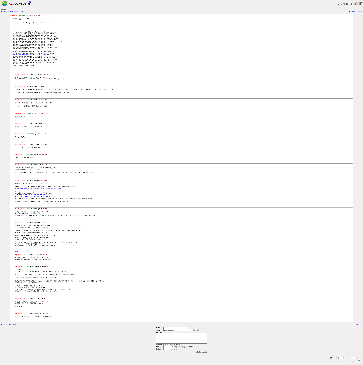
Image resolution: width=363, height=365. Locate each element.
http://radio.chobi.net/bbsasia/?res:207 (34, 194)
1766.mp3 (18, 251)
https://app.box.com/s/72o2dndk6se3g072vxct (29, 54)
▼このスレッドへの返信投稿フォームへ (13, 11)
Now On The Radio (358, 361)
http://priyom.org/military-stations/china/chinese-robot (40, 188)
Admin (360, 363)
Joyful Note (354, 360)
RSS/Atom (360, 360)
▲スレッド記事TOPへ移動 (9, 324)
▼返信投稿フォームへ (355, 11)
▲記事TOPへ (358, 324)
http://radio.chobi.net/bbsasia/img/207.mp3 (35, 196)
